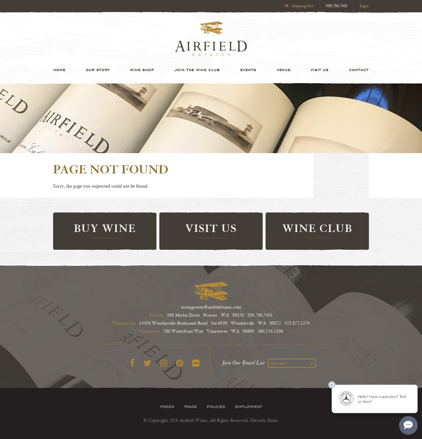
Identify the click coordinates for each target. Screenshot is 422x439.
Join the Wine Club (197, 69)
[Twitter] (147, 363)
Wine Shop (142, 69)
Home (59, 69)
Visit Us (320, 69)
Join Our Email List (243, 363)
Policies (216, 406)
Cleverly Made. (264, 420)
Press (167, 406)
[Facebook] (132, 363)
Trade (190, 406)
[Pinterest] (179, 363)
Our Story (98, 69)
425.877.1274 (297, 323)
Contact (359, 69)
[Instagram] (163, 363)
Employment (248, 406)
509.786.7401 (337, 5)
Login (364, 5)
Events (248, 69)
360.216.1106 (270, 331)
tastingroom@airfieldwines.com (211, 307)
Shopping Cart (302, 5)
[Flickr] (196, 363)
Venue (284, 69)
